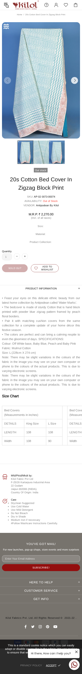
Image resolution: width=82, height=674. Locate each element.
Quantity (7, 251)
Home (19, 14)
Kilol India (26, 5)
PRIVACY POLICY (31, 665)
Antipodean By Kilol (47, 205)
